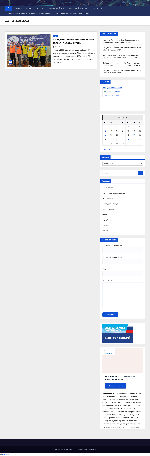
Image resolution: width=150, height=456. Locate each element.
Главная (18, 8)
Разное (105, 225)
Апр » (111, 150)
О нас (28, 8)
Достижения (107, 198)
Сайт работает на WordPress (63, 449)
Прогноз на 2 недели (112, 95)
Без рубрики (107, 188)
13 (105, 135)
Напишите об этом (116, 386)
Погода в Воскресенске (112, 88)
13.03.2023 (59, 47)
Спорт (55, 36)
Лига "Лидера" (108, 209)
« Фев (104, 150)
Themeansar (92, 449)
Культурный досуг (110, 204)
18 (134, 135)
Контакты (97, 8)
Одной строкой (109, 220)
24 (128, 139)
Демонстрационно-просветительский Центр (29, 13)
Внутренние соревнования (113, 193)
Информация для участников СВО (72, 13)
